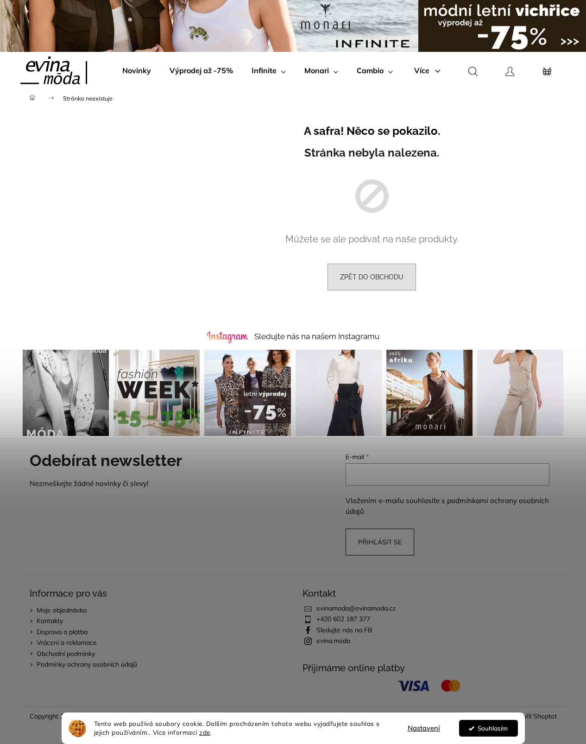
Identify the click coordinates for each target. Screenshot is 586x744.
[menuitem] (136, 70)
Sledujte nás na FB (344, 630)
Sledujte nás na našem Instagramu (316, 336)
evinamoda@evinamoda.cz (356, 608)
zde (204, 732)
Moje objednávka (62, 610)
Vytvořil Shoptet (533, 716)
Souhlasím (493, 728)
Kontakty (50, 621)
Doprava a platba (62, 632)
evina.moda (333, 641)
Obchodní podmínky (66, 653)
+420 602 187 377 (343, 619)
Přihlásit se (380, 542)
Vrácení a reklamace (67, 642)
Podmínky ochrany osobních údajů (87, 664)
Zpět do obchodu (371, 277)
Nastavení (424, 728)
